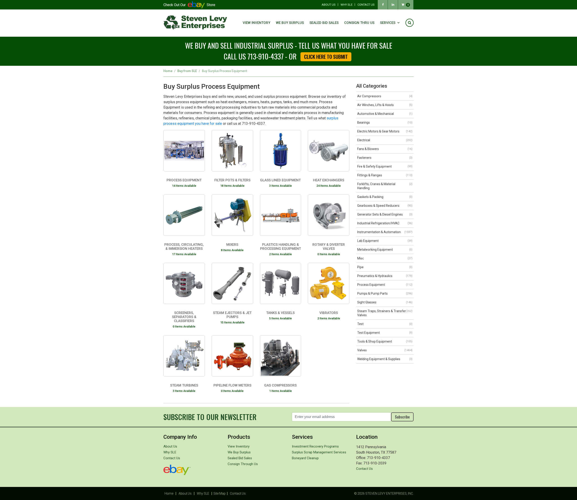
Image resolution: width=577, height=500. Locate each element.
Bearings (384, 122)
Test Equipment (384, 332)
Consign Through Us (243, 464)
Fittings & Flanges (384, 175)
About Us (329, 4)
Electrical (384, 140)
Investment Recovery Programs (315, 446)
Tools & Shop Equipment (384, 341)
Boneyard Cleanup (305, 458)
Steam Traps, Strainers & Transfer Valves (384, 313)
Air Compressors (384, 96)
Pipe (384, 267)
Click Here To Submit (326, 56)
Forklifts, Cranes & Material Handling (384, 186)
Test (384, 324)
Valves (384, 350)
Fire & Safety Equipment (384, 166)
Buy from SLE (187, 71)
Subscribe (402, 417)
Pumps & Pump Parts (384, 293)
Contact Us (366, 4)
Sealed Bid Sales (324, 23)
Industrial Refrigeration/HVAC (384, 223)
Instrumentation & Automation (384, 232)
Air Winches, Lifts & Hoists (384, 105)
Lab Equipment (384, 241)
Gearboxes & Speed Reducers (384, 205)
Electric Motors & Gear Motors (384, 131)
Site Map (219, 493)
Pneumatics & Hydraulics (384, 276)
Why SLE (347, 4)
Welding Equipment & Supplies (384, 359)
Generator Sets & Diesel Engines (384, 214)
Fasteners (384, 157)
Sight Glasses (384, 302)
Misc (384, 258)
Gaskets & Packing (384, 197)
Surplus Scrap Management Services (319, 452)
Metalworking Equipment (384, 249)
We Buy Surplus (290, 23)
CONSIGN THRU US (359, 23)
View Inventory (256, 23)
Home (167, 71)
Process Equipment (384, 284)
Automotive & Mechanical (384, 114)
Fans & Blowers (384, 149)
